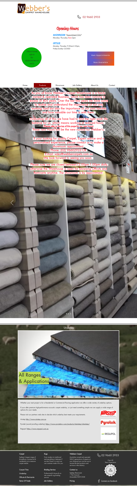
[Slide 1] (66, 313)
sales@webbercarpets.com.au (74, 154)
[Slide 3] (70, 313)
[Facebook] (99, 481)
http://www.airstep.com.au (36, 419)
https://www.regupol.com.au (37, 429)
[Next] (125, 203)
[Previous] (12, 203)
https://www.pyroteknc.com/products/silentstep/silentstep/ (68, 424)
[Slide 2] (68, 313)
